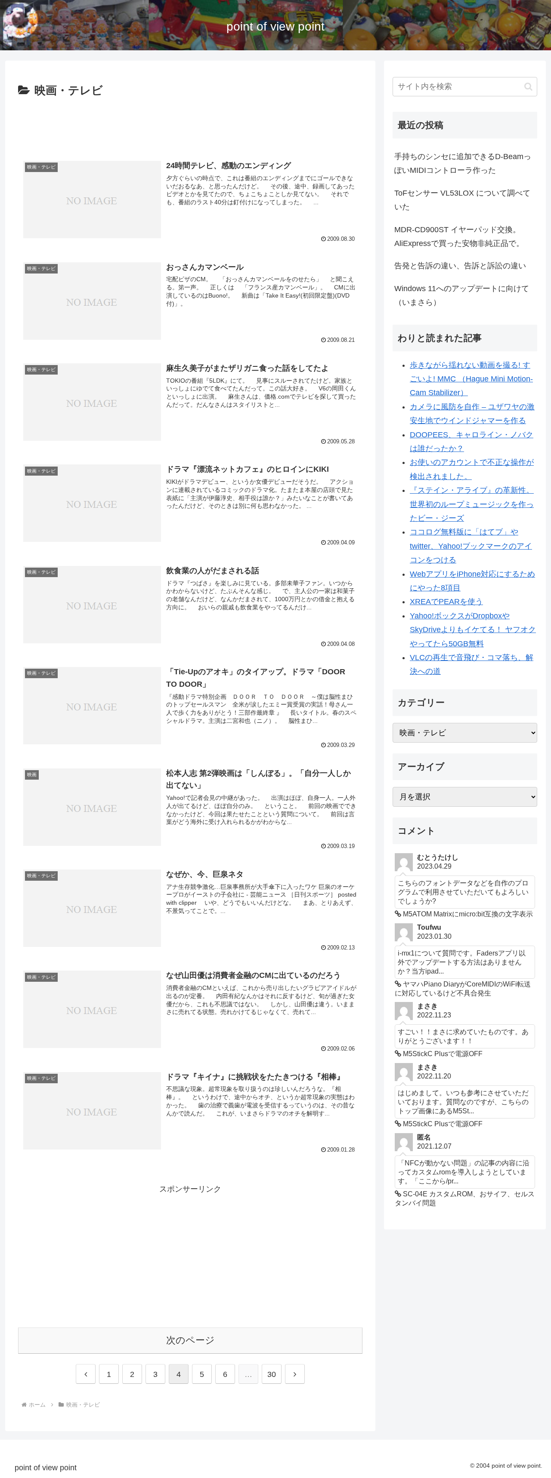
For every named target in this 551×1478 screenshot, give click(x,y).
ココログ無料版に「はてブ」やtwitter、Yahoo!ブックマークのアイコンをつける (471, 546)
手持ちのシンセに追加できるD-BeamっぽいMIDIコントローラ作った (462, 163)
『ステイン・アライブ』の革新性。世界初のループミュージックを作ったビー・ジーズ (472, 504)
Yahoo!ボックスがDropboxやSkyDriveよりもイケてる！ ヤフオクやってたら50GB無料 (473, 629)
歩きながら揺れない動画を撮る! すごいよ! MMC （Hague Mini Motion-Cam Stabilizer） (471, 379)
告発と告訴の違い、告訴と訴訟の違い (460, 265)
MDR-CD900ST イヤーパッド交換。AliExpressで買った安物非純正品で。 (459, 236)
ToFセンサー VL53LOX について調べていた (462, 200)
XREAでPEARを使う (446, 601)
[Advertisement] (190, 124)
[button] (528, 87)
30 (271, 1374)
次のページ (190, 1340)
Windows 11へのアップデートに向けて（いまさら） (461, 295)
